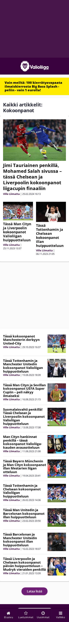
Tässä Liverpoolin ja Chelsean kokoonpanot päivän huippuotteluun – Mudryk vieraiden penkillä (24, 564)
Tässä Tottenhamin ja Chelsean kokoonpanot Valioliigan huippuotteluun (22, 490)
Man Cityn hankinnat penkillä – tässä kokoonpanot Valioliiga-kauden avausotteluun (22, 442)
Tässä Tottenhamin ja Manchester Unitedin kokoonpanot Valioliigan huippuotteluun (23, 366)
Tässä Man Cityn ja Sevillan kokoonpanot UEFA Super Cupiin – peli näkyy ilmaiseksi (24, 390)
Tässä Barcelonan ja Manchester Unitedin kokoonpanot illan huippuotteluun (20, 539)
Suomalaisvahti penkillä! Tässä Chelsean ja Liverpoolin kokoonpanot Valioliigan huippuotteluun (24, 416)
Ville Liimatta (11, 194)
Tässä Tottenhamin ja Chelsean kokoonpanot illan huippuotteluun (50, 235)
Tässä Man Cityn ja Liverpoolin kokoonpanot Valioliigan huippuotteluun (17, 232)
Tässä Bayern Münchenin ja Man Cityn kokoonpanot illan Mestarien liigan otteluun (24, 466)
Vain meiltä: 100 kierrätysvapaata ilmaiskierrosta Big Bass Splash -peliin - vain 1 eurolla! (33, 86)
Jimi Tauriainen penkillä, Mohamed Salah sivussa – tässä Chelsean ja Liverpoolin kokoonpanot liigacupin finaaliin (32, 176)
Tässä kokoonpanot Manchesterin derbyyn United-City (21, 339)
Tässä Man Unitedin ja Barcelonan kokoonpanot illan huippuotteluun (23, 513)
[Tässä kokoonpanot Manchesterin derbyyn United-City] (56, 344)
